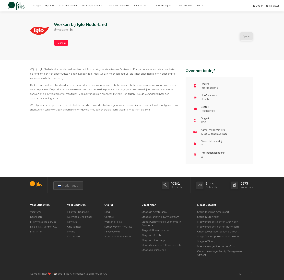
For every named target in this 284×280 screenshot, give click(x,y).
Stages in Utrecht (152, 235)
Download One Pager (79, 216)
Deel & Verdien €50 (117, 5)
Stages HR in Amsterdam (156, 230)
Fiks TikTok (36, 231)
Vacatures (35, 211)
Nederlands (70, 185)
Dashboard (36, 216)
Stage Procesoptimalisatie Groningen (218, 236)
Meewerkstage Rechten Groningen (217, 221)
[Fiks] (16, 7)
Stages (37, 5)
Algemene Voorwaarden (118, 236)
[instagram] (245, 274)
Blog (107, 211)
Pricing (71, 231)
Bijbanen (50, 5)
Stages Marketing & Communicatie (162, 245)
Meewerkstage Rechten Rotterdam (218, 226)
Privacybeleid (112, 231)
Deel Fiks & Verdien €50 (44, 226)
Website (62, 29)
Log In (259, 5)
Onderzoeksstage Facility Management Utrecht (220, 253)
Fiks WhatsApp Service (43, 221)
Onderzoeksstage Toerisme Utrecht (217, 231)
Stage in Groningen (208, 216)
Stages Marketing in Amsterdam (160, 216)
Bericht (62, 42)
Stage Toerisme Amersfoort (213, 211)
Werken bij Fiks (113, 221)
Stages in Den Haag (153, 240)
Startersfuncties (68, 5)
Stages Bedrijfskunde (154, 250)
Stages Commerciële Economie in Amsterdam (161, 223)
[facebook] (251, 274)
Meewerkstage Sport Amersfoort (216, 246)
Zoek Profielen (184, 5)
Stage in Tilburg (206, 241)
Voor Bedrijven (163, 5)
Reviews (72, 221)
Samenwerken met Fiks (118, 226)
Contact (109, 216)
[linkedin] (240, 274)
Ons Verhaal (139, 5)
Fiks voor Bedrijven (78, 211)
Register (274, 5)
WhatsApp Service (92, 5)
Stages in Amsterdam (154, 211)
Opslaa (246, 36)
